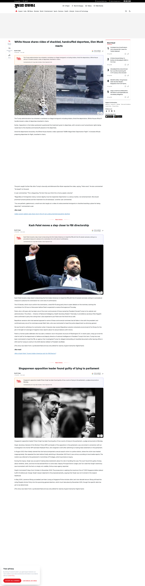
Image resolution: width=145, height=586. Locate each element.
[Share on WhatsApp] (98, 113)
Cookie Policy (108, 106)
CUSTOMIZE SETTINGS (30, 580)
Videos (90, 6)
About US (107, 104)
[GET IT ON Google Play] (118, 116)
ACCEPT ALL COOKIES (12, 580)
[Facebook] (124, 1)
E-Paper (67, 6)
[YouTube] (128, 1)
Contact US (113, 104)
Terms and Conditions (126, 104)
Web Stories (99, 6)
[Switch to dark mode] (130, 11)
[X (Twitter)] (130, 1)
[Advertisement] (72, 26)
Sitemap (118, 104)
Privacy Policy (115, 106)
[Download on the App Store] (109, 116)
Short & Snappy (78, 6)
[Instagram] (126, 1)
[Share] (9, 55)
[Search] (126, 11)
